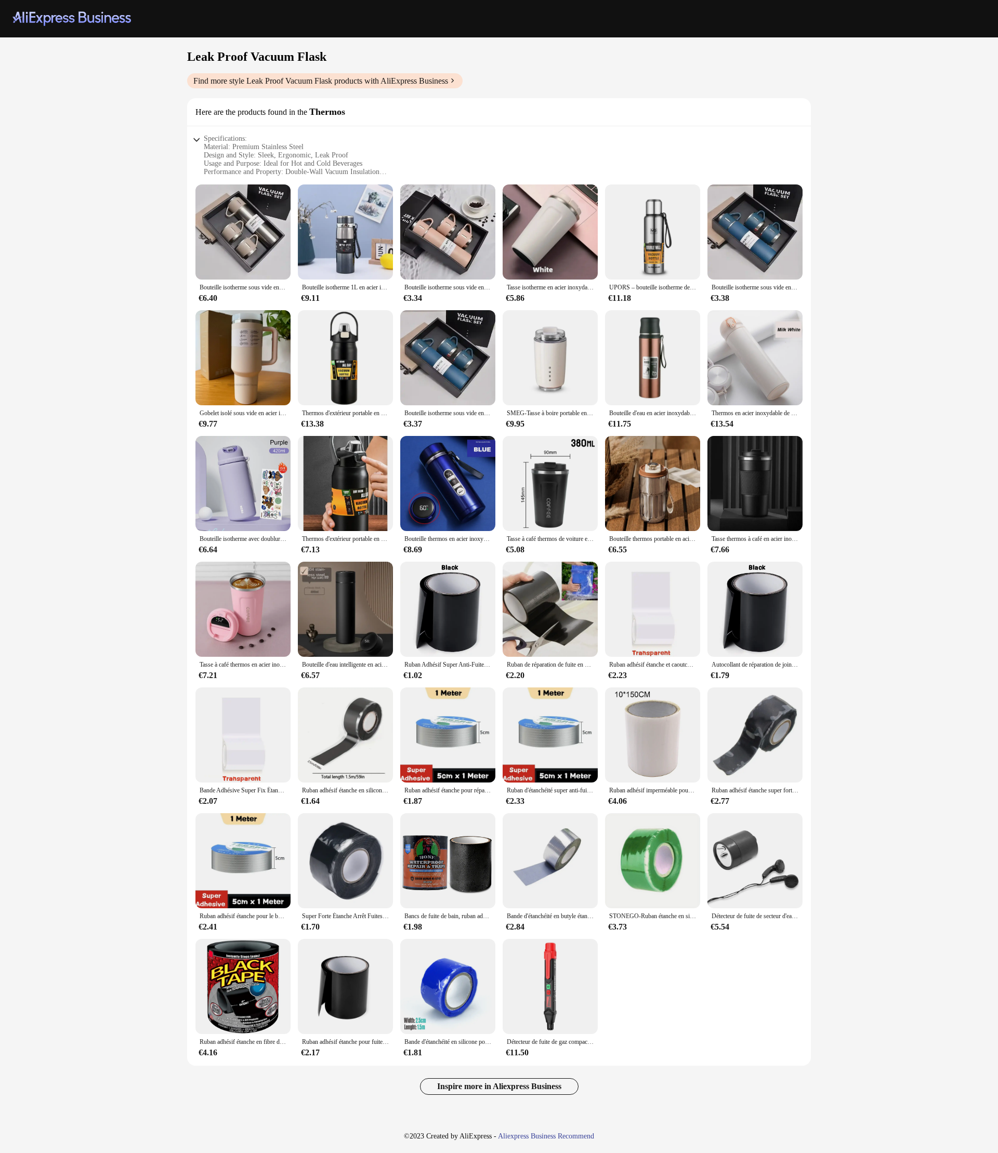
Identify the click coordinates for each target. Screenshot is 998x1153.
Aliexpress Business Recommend (546, 1136)
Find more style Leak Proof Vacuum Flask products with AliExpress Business (320, 80)
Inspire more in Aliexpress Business (499, 1086)
